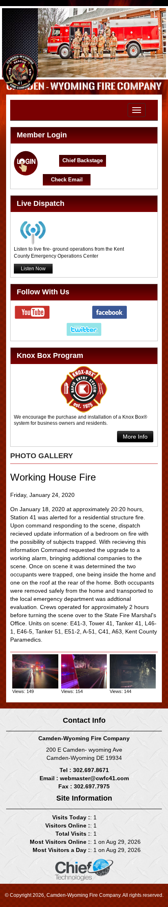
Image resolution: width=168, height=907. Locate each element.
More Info (135, 436)
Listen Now (33, 268)
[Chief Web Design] (84, 869)
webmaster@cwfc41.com (94, 778)
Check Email (67, 180)
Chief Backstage (82, 160)
